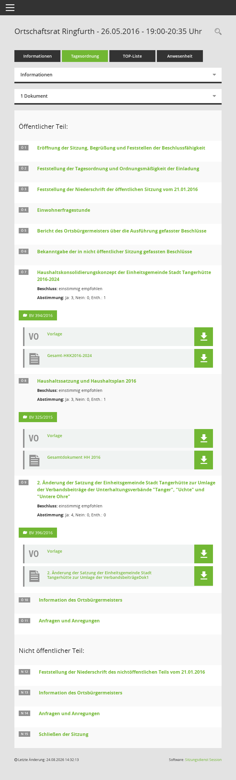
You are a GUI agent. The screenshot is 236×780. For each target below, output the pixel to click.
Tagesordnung (85, 56)
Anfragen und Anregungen (69, 620)
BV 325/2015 (41, 417)
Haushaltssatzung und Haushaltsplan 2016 (86, 381)
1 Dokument (33, 96)
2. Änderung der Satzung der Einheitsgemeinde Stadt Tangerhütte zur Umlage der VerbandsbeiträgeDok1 (99, 575)
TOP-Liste (132, 56)
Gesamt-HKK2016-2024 (69, 355)
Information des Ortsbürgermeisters (80, 600)
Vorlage (54, 334)
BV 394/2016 (41, 315)
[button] (203, 336)
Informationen (37, 56)
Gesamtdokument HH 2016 (73, 457)
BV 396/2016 (41, 532)
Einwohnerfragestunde (63, 210)
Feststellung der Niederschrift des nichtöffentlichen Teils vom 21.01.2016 (122, 672)
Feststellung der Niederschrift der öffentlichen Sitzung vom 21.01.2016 (117, 189)
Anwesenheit (180, 56)
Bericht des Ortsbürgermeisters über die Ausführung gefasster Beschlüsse (121, 231)
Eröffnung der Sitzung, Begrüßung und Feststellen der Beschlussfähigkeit (121, 148)
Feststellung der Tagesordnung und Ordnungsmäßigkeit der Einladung (118, 168)
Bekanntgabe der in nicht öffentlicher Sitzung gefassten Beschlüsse (114, 251)
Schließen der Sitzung (63, 734)
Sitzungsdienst (203, 759)
